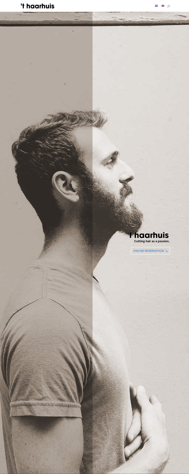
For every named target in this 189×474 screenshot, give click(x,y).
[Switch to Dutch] (156, 8)
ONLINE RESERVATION (148, 251)
